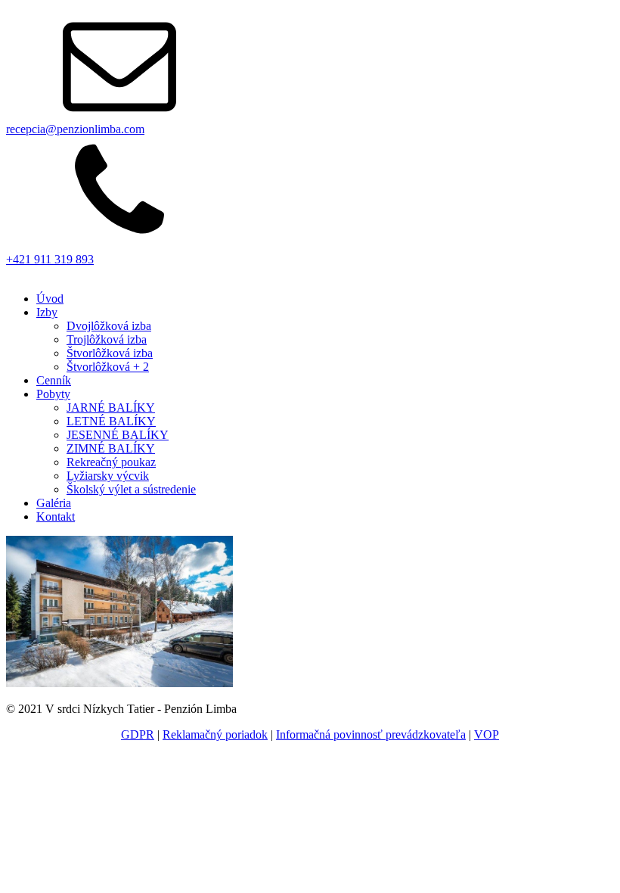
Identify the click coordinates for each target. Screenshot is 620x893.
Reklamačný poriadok (215, 734)
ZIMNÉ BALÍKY (111, 448)
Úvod (50, 298)
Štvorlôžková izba (110, 353)
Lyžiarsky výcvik (108, 475)
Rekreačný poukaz (111, 462)
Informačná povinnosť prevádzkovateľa (371, 734)
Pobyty (53, 393)
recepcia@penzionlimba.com (75, 129)
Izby (46, 312)
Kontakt (55, 516)
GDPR (137, 734)
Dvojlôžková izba (109, 325)
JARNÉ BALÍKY (111, 407)
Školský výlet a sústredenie (131, 489)
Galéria (53, 502)
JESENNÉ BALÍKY (118, 434)
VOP (486, 734)
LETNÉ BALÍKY (111, 421)
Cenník (53, 380)
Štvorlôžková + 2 (108, 366)
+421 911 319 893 (50, 259)
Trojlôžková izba (107, 339)
